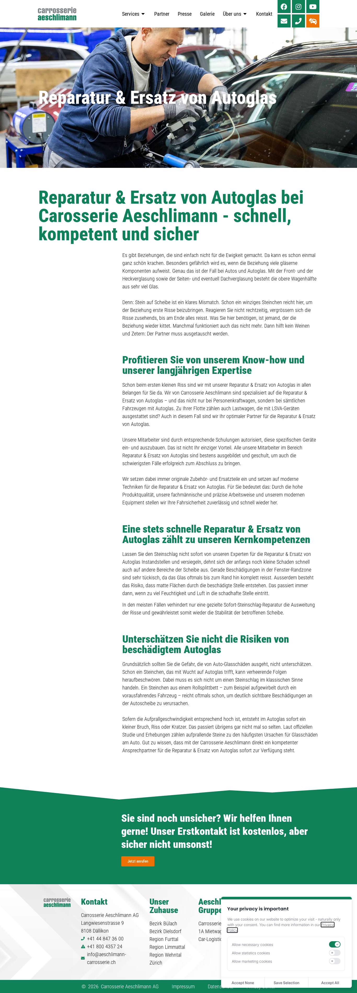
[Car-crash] (312, 20)
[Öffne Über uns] (245, 14)
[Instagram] (298, 6)
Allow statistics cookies (251, 953)
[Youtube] (312, 6)
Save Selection (286, 982)
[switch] (335, 944)
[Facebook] (284, 6)
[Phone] (298, 20)
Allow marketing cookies (252, 961)
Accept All (330, 982)
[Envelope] (284, 20)
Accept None (243, 982)
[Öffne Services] (143, 14)
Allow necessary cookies (252, 944)
